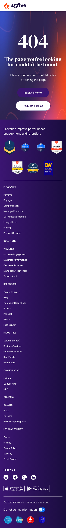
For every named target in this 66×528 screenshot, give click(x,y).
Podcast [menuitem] (8, 313)
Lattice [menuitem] (7, 378)
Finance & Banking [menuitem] (13, 351)
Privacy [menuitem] (7, 442)
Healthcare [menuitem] (9, 362)
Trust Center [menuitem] (10, 459)
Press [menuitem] (6, 410)
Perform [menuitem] (8, 194)
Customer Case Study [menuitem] (15, 302)
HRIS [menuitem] (6, 389)
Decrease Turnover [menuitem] (13, 265)
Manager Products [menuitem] (13, 211)
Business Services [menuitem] (12, 346)
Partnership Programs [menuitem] (15, 421)
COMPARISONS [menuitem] (12, 370)
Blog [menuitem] (6, 297)
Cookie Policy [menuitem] (10, 448)
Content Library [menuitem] (12, 292)
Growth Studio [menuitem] (11, 276)
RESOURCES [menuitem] (10, 284)
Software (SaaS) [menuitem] (12, 340)
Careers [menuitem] (8, 415)
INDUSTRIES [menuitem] (10, 332)
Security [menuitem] (8, 453)
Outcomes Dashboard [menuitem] (15, 216)
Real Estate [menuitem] (9, 357)
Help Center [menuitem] (10, 324)
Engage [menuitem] (8, 200)
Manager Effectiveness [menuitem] (15, 270)
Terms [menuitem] (7, 437)
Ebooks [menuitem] (7, 308)
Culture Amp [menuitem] (10, 383)
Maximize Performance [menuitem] (15, 259)
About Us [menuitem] (8, 405)
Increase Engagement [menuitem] (15, 254)
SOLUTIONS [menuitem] (10, 240)
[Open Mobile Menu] (60, 6)
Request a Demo (33, 106)
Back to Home (33, 92)
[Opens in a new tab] (6, 477)
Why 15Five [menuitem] (9, 248)
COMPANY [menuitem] (9, 397)
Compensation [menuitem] (11, 205)
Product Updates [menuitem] (12, 233)
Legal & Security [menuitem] (13, 429)
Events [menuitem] (7, 319)
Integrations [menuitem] (10, 222)
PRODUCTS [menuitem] (10, 186)
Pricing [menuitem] (7, 227)
